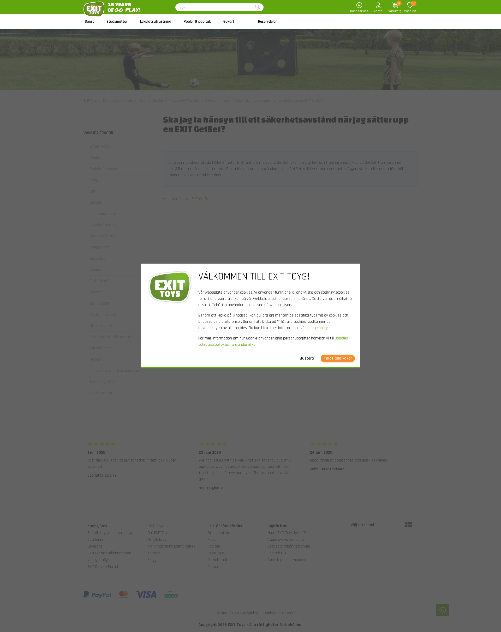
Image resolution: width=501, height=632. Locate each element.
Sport (89, 21)
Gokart (228, 21)
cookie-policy (317, 328)
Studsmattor (117, 21)
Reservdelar (267, 21)
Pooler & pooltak (197, 21)
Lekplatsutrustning (155, 21)
